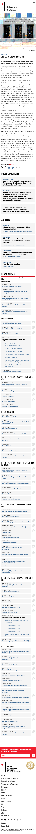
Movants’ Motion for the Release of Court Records (14, 305)
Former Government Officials (13, 351)
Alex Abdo (7, 256)
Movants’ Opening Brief (9, 612)
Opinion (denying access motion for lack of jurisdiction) (15, 298)
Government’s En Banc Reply (11, 664)
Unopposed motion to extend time (12, 488)
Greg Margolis (9, 266)
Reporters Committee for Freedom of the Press (17, 634)
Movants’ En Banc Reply (9, 670)
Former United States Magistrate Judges (17, 354)
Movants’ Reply (7, 445)
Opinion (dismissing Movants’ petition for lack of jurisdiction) (15, 470)
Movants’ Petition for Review (11, 516)
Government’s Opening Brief (11, 607)
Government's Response (9, 391)
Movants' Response (8, 396)
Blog (2, 804)
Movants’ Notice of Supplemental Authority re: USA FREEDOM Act (15, 703)
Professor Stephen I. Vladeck (13, 348)
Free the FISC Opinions (11, 264)
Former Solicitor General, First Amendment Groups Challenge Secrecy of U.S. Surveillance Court (16, 209)
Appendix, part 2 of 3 (14, 628)
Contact (3, 823)
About (3, 813)
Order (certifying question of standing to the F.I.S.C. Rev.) (15, 652)
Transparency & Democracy (9, 784)
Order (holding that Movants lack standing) (15, 697)
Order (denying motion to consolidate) (14, 433)
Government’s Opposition (10, 451)
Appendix (7, 565)
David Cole (28, 231)
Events (3, 798)
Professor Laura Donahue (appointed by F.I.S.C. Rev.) (16, 621)
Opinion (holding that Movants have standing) (13, 585)
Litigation (4, 787)
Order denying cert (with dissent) (12, 286)
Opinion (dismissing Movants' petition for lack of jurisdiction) (15, 292)
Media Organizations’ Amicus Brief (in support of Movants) (13, 727)
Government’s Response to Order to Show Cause (15, 477)
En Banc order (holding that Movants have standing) (15, 658)
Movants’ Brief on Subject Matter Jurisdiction (12, 548)
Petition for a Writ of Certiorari (11, 371)
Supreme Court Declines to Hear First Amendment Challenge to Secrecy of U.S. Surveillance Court (17, 183)
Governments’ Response (9, 542)
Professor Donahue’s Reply (10, 537)
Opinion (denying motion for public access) (15, 522)
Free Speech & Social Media (9, 778)
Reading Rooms (6, 801)
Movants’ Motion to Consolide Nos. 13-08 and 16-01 (15, 439)
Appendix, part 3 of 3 (14, 631)
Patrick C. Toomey (19, 245)
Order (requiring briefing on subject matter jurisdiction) (15, 571)
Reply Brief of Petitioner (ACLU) (12, 328)
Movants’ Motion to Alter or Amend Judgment (13, 691)
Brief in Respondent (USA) (10, 334)
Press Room (5, 815)
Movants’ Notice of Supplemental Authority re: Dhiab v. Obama (15, 709)
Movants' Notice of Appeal (10, 406)
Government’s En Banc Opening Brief (13, 675)
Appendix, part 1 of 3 (14, 625)
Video (3, 807)
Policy (3, 792)
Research (4, 790)
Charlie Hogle (16, 256)
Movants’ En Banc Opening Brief (12, 680)
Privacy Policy (5, 826)
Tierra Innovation (6, 830)
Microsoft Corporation (11, 357)
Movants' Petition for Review (11, 416)
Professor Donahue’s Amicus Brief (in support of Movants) (13, 561)
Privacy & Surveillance (8, 781)
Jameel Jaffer (8, 231)
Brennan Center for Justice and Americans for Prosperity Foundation (17, 344)
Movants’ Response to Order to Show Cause (15, 483)
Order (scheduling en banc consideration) (15, 685)
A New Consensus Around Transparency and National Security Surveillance (16, 241)
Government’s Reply (8, 597)
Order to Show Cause (8, 401)
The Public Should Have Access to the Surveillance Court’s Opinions (17, 253)
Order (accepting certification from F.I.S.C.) (15, 641)
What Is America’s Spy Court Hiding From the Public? (16, 228)
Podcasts (4, 810)
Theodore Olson (19, 231)
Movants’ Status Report (9, 428)
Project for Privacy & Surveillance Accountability (14, 365)
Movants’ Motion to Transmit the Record (14, 511)
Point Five (26, 829)
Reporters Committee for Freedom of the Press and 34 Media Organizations (17, 361)
